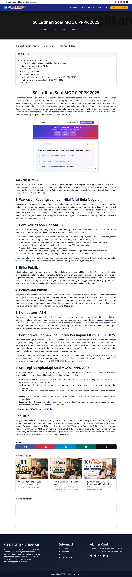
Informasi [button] (101, 7)
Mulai (49, 409)
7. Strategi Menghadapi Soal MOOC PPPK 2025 (42, 80)
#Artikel (44, 29)
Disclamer (65, 551)
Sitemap (65, 554)
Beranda (73, 7)
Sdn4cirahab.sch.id (23, 97)
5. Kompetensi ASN (30, 74)
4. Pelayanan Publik (30, 71)
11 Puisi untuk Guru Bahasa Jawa (65, 483)
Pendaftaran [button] (120, 7)
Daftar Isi (25, 54)
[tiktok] (127, 2)
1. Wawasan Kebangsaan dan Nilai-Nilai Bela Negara (45, 63)
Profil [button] (90, 7)
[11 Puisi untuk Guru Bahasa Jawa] (66, 468)
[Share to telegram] (66, 446)
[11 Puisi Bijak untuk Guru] (32, 468)
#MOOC (75, 29)
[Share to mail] (46, 446)
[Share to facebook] (25, 446)
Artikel (82, 7)
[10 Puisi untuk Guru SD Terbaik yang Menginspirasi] (100, 468)
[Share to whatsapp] (86, 446)
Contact (65, 549)
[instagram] (118, 2)
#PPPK (88, 29)
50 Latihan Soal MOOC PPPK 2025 (34, 60)
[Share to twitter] (106, 446)
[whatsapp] (124, 2)
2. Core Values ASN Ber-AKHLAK (36, 66)
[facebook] (115, 2)
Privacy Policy (67, 557)
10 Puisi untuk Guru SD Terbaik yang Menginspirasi (99, 483)
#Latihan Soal (60, 29)
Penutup (26, 82)
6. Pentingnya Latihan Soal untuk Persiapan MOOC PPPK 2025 (49, 77)
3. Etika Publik (28, 68)
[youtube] (121, 2)
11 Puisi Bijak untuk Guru (29, 482)
